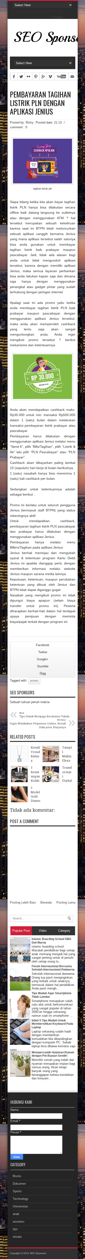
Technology (20, 1199)
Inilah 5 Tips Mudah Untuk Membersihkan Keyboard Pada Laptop (52, 1024)
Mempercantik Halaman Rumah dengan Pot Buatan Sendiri (53, 1054)
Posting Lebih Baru (23, 902)
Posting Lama (65, 902)
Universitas (20, 1206)
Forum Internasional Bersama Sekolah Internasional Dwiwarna (53, 968)
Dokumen (19, 1183)
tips (15, 1229)
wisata (17, 1236)
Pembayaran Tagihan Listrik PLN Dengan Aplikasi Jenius (40, 103)
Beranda (46, 902)
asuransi (18, 1221)
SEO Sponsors (38, 1253)
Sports (17, 1191)
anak (16, 1214)
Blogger (57, 17)
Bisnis (34, 680)
